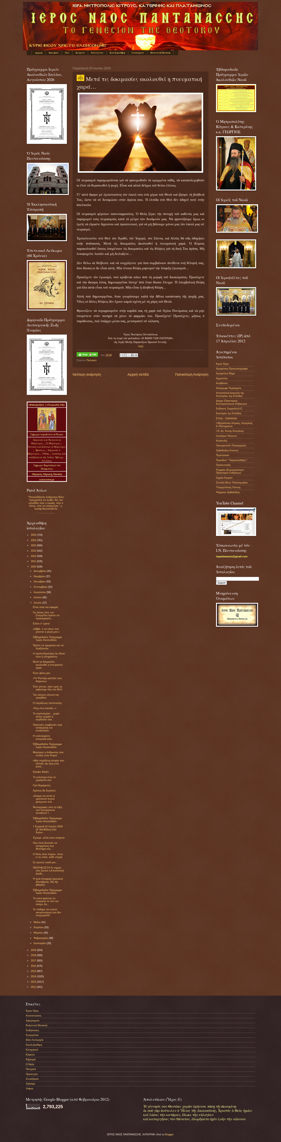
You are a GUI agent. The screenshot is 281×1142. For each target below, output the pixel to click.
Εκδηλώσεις (32, 1030)
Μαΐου (37, 922)
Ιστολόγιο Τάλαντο (226, 435)
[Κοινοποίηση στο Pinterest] (136, 355)
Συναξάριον (138, 52)
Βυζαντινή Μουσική (160, 52)
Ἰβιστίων (40, 450)
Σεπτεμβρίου (41, 586)
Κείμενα (80, 52)
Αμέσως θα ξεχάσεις (44, 790)
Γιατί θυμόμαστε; (42, 785)
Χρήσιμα (30, 1083)
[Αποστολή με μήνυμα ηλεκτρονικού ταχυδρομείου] (121, 355)
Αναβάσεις (222, 383)
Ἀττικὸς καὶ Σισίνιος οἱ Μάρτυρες (47, 446)
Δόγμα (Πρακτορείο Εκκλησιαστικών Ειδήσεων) (231, 402)
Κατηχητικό (32, 1049)
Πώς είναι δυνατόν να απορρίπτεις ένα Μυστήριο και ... (45, 845)
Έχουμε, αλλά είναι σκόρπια (49, 837)
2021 (34, 561)
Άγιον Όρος (222, 363)
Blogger (169, 1134)
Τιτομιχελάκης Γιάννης (228, 487)
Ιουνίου (38, 602)
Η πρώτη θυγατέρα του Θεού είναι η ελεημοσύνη (49, 655)
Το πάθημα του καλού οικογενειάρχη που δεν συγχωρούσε (47, 912)
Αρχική (38, 52)
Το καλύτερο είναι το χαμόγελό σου (44, 778)
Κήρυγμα (31, 1059)
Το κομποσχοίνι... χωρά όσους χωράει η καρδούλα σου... (46, 716)
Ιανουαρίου (40, 943)
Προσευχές (32, 1074)
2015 (34, 971)
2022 (34, 556)
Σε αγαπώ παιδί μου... (45, 862)
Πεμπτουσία (222, 455)
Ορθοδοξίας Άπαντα (227, 450)
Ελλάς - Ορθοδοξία (226, 418)
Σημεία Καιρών (224, 477)
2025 (34, 540)
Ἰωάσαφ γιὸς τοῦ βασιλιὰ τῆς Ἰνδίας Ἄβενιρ (47, 455)
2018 (34, 955)
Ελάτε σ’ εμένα (41, 623)
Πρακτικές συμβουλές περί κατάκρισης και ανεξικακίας (47, 727)
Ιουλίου (38, 597)
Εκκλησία (53, 52)
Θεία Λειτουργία (34, 1039)
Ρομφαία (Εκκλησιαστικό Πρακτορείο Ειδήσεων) (230, 471)
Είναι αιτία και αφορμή (45, 607)
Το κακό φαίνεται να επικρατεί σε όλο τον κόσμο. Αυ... (46, 901)
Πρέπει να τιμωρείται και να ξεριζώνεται (48, 647)
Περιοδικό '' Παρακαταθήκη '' (231, 460)
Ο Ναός (30, 1064)
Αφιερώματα (32, 1020)
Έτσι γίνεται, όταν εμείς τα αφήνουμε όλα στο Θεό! (47, 688)
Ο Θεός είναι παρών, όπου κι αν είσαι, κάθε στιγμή (48, 855)
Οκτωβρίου (40, 581)
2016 (34, 965)
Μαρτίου (39, 932)
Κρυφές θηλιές (41, 771)
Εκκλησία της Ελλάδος (228, 413)
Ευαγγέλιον (97, 52)
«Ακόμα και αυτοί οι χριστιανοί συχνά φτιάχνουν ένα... (44, 798)
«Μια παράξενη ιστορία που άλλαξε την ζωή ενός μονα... (48, 763)
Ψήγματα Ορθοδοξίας (228, 492)
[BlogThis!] (125, 355)
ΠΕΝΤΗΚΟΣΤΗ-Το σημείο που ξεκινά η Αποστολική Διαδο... (48, 870)
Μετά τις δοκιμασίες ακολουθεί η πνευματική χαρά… (48, 664)
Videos (29, 1088)
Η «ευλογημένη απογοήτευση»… (43, 737)
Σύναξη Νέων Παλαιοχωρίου (46, 513)
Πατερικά (91, 360)
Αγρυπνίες (222, 378)
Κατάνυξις (221, 440)
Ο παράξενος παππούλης (47, 703)
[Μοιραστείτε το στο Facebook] (132, 355)
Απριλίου (39, 927)
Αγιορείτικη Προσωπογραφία (232, 368)
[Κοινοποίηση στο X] (129, 355)
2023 (34, 550)
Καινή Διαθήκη (117, 52)
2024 (34, 545)
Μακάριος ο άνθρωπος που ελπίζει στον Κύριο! (48, 754)
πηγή (140, 346)
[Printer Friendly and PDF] (87, 355)
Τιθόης (46, 453)
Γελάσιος (47, 460)
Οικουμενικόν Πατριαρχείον (231, 445)
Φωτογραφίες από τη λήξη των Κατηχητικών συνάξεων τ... (47, 810)
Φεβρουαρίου (41, 938)
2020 (34, 566)
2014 (34, 976)
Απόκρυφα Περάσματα (228, 388)
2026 (34, 534)
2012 (34, 987)
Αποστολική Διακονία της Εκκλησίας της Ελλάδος (230, 394)
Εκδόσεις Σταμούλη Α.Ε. (229, 408)
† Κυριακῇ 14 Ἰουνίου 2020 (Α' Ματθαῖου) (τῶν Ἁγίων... (48, 829)
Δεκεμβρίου (40, 571)
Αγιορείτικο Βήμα (225, 373)
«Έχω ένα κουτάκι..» (44, 708)
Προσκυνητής (223, 465)
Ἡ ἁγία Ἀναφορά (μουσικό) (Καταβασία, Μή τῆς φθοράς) (48, 881)
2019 (34, 950)
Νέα (67, 52)
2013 (34, 981)
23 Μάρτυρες (53, 443)
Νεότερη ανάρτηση (87, 374)
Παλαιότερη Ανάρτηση (191, 374)
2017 (34, 960)
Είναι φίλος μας (41, 673)
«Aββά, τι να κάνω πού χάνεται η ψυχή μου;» (46, 630)
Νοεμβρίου (40, 576)
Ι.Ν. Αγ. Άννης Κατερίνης (230, 431)
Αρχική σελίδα (138, 374)
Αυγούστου (40, 592)
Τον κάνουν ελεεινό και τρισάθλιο (46, 696)
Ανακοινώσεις (33, 1015)
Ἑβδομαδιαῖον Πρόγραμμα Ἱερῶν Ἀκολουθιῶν (47, 638)
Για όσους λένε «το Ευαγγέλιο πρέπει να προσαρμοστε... (46, 615)
